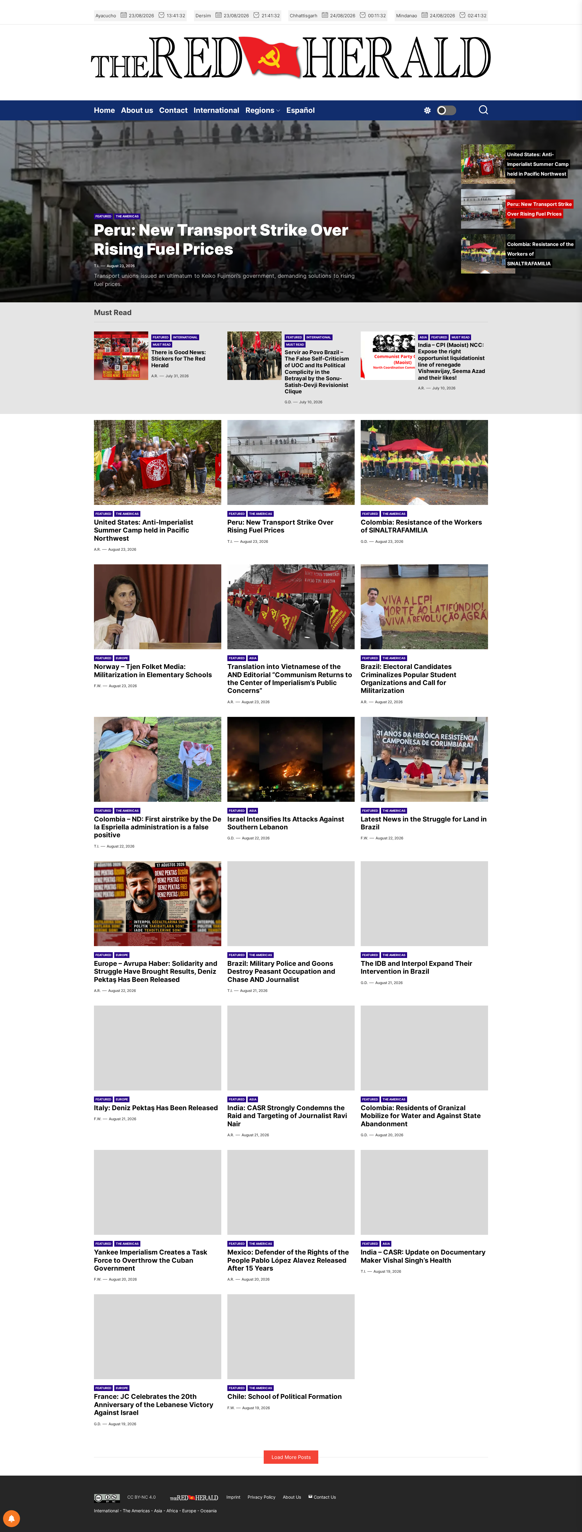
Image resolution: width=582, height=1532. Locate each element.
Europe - (191, 1510)
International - (108, 1510)
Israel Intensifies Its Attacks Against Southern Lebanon (285, 823)
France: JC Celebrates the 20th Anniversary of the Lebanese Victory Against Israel (153, 1404)
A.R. (154, 376)
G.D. (288, 402)
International (216, 110)
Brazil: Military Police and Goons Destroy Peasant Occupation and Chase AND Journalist (281, 971)
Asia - (160, 1510)
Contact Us (324, 1497)
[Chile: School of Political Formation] (291, 1336)
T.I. (96, 266)
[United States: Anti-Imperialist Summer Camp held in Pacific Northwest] (157, 462)
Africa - (174, 1510)
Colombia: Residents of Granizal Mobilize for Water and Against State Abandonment (421, 1116)
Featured (103, 216)
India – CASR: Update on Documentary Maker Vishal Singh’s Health (423, 1256)
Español (300, 110)
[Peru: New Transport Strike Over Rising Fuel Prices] (291, 462)
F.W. (97, 686)
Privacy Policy (262, 1497)
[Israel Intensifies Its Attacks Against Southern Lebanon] (291, 759)
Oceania (208, 1510)
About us (137, 110)
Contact (173, 110)
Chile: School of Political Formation (284, 1396)
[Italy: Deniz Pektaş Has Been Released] (157, 1048)
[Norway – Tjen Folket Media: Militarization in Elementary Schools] (157, 606)
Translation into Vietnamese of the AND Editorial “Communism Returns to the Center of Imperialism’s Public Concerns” (289, 678)
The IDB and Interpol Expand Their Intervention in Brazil (416, 967)
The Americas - (138, 1510)
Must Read (162, 344)
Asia (423, 337)
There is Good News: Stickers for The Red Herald (178, 358)
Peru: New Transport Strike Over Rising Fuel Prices (221, 239)
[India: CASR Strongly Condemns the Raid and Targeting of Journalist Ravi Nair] (291, 1048)
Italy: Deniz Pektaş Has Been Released (156, 1108)
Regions (260, 110)
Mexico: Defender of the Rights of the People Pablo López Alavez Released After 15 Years (288, 1260)
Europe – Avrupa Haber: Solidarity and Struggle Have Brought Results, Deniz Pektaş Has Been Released (155, 971)
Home (104, 110)
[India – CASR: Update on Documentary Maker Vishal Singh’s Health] (424, 1192)
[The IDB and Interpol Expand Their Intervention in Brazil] (424, 903)
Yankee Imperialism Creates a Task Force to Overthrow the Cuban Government (150, 1260)
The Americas (127, 216)
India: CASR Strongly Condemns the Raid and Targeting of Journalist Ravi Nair (287, 1116)
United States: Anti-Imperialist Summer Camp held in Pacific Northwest (143, 530)
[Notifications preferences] (11, 1518)
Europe (122, 658)
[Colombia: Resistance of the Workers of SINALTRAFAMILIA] (424, 462)
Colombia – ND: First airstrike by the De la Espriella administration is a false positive (157, 827)
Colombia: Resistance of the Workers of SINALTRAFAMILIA (421, 526)
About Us (292, 1497)
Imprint (233, 1497)
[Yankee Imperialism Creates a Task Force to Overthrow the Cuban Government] (157, 1192)
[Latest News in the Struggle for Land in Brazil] (424, 759)
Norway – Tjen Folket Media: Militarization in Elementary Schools (153, 670)
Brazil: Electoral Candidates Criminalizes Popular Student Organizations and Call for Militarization (409, 678)
